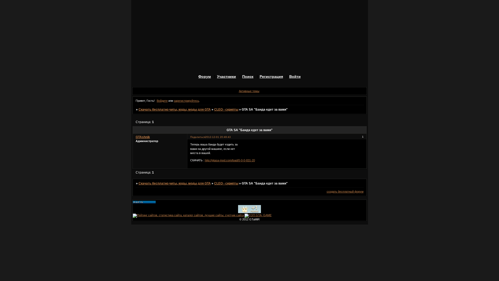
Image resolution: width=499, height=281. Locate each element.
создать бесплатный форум (345, 191)
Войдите (162, 100)
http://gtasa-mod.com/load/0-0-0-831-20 (230, 160)
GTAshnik (143, 137)
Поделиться (197, 137)
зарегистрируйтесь (186, 100)
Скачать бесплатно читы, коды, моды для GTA (175, 109)
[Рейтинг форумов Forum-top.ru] (249, 212)
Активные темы (249, 91)
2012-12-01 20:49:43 (218, 137)
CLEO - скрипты (226, 109)
